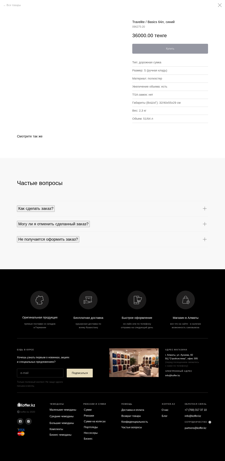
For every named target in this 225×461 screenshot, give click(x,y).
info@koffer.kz (172, 375)
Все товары (14, 5)
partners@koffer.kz (195, 428)
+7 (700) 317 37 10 (196, 409)
